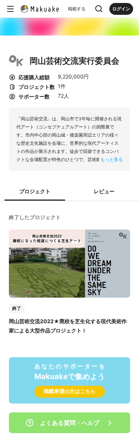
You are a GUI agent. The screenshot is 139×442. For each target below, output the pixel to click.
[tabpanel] (69, 273)
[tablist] (69, 192)
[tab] (35, 192)
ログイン (121, 8)
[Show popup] (99, 8)
